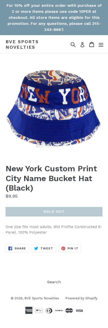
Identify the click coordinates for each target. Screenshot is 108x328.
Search (54, 282)
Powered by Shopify (81, 298)
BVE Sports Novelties (22, 44)
